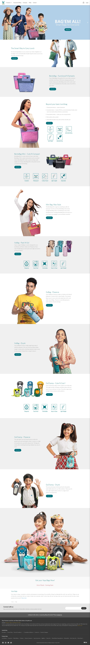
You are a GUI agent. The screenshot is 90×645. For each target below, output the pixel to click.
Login (87, 2)
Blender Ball (66, 638)
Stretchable (45, 268)
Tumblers (21, 638)
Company (25, 2)
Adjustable (63, 180)
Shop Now (65, 32)
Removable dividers (68, 133)
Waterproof (59, 133)
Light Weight (50, 141)
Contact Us (59, 614)
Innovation (4, 632)
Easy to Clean (54, 268)
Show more (24, 598)
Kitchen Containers (28, 638)
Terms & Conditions (17, 632)
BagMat (43, 638)
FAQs (30, 2)
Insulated (50, 133)
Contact (34, 2)
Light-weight (54, 180)
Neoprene (26, 268)
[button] (2, 22)
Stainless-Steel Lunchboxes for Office (13, 622)
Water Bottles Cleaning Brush (57, 638)
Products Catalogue (44, 632)
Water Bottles (15, 638)
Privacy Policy (10, 632)
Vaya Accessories (37, 638)
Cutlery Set (48, 638)
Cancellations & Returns (28, 632)
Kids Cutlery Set (73, 638)
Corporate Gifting (17, 2)
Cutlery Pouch (45, 180)
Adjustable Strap (60, 141)
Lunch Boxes (4, 638)
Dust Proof (35, 268)
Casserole (10, 638)
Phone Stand (80, 638)
